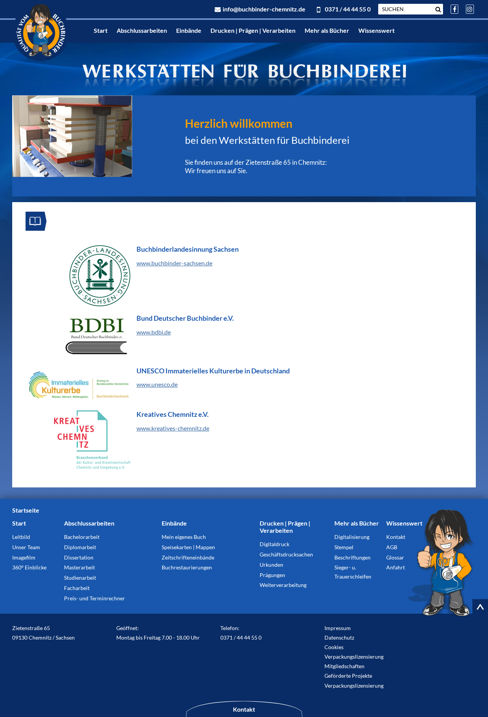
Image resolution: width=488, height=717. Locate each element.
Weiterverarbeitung (283, 585)
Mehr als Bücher (327, 30)
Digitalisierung (351, 537)
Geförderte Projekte (348, 675)
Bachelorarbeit (82, 537)
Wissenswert (376, 30)
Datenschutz (339, 637)
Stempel (343, 547)
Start (101, 30)
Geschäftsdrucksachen (286, 554)
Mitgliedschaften (344, 666)
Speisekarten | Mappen (188, 547)
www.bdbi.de (153, 332)
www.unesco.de (157, 384)
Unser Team (26, 547)
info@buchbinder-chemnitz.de (263, 9)
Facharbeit (77, 588)
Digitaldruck (274, 544)
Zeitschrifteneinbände (188, 557)
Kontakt (395, 537)
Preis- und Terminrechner (94, 598)
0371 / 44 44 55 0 (347, 9)
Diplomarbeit (80, 547)
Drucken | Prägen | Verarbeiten (252, 30)
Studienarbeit (80, 577)
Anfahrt (395, 567)
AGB (391, 547)
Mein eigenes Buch (184, 537)
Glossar (395, 557)
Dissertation (78, 557)
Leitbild (21, 537)
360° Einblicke (29, 567)
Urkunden (271, 564)
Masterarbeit (79, 567)
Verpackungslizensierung (354, 656)
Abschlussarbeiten (142, 30)
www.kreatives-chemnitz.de (172, 428)
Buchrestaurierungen (187, 567)
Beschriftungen (352, 557)
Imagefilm (23, 557)
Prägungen (272, 575)
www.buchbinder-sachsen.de (174, 263)
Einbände (188, 30)
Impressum (337, 628)
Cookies (334, 647)
